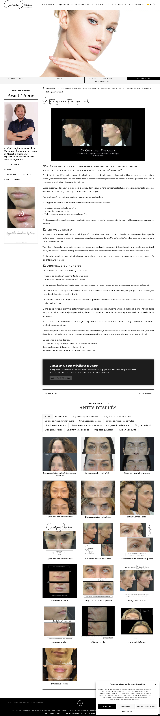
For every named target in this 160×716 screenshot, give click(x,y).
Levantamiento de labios (78, 430)
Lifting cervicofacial (53, 430)
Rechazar (126, 706)
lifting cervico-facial (136, 600)
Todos (47, 416)
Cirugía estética (63, 4)
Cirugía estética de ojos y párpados (86, 425)
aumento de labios (59, 600)
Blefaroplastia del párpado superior (137, 559)
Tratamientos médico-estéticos (110, 4)
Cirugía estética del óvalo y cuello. (59, 421)
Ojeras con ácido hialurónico (98, 473)
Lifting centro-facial (142, 425)
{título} (124, 712)
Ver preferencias (146, 706)
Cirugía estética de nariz (55, 425)
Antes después (134, 4)
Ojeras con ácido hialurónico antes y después (59, 474)
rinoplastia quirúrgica (103, 430)
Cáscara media (98, 642)
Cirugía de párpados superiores (117, 416)
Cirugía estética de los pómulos (120, 421)
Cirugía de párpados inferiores (85, 416)
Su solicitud (47, 4)
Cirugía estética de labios (90, 421)
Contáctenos (60, 378)
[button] (155, 684)
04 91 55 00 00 (12, 180)
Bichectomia (61, 416)
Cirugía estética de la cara (117, 425)
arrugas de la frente (136, 642)
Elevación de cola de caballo (98, 559)
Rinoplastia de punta (127, 430)
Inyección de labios (59, 684)
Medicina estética (83, 4)
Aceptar (107, 706)
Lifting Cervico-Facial (136, 517)
